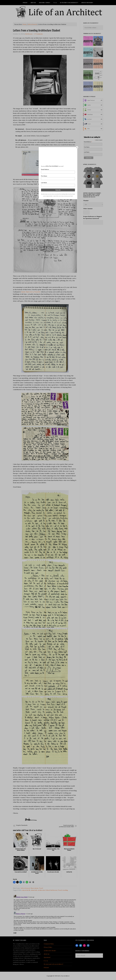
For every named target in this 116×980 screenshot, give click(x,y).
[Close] (77, 147)
